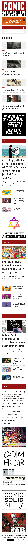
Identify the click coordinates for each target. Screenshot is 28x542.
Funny (13, 400)
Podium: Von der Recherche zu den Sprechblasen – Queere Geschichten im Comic (13, 340)
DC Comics (4, 398)
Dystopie (11, 398)
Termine (5, 141)
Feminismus (9, 400)
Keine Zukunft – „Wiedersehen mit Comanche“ (13, 54)
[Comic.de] (14, 8)
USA (16, 424)
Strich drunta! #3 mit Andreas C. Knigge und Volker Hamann (18, 296)
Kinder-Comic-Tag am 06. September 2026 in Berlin (18, 191)
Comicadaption (17, 394)
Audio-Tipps (6, 242)
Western (20, 424)
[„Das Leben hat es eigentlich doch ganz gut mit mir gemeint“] (14, 101)
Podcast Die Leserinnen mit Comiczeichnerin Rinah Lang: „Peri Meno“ (19, 304)
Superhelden (6, 424)
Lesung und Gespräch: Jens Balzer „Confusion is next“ (19, 368)
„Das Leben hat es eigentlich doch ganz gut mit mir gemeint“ (13, 107)
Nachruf (21, 409)
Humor (4, 406)
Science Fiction (17, 417)
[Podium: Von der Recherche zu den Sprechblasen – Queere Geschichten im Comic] (14, 332)
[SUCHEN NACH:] (14, 31)
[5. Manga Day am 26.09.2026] (6, 211)
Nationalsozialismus (7, 412)
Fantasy (4, 400)
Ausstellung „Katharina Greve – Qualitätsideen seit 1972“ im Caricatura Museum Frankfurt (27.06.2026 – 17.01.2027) (14, 169)
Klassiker (10, 406)
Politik (20, 411)
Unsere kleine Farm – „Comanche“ (13, 90)
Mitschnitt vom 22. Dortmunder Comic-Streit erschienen (18, 377)
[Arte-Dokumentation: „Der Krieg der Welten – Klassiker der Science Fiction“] (6, 361)
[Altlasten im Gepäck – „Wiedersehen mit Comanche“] (14, 67)
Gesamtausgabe (19, 400)
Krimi (15, 406)
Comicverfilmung (14, 396)
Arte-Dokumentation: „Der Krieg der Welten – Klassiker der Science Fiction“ (19, 360)
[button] (14, 21)
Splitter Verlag (9, 420)
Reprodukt (12, 414)
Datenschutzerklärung (20, 540)
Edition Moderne (17, 398)
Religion (6, 414)
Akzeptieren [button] (10, 540)
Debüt (7, 398)
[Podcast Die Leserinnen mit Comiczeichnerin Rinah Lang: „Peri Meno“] (6, 306)
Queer (3, 414)
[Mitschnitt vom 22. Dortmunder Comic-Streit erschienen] (6, 379)
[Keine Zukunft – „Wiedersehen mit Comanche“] (14, 48)
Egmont (24, 398)
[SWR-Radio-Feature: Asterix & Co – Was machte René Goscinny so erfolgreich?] (14, 258)
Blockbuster (4, 394)
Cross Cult (22, 396)
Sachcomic (18, 414)
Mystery (17, 409)
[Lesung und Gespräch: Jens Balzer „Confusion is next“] (6, 371)
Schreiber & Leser (6, 417)
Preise (24, 411)
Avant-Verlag (20, 391)
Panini (14, 412)
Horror (22, 403)
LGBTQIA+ (19, 406)
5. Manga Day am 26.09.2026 (16, 209)
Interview (4, 103)
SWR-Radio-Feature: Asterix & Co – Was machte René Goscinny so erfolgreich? (13, 266)
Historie (18, 403)
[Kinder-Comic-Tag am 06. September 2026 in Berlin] (6, 193)
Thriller (14, 424)
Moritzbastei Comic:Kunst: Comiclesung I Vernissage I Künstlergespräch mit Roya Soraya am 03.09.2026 (19, 201)
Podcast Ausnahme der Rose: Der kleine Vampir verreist (18, 288)
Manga (10, 409)
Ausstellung (12, 392)
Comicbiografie (6, 396)
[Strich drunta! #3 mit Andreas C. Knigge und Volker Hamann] (6, 298)
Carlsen (10, 394)
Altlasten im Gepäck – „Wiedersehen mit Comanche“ (11, 72)
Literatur (5, 409)
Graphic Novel (9, 403)
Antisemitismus (5, 391)
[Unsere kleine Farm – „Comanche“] (14, 85)
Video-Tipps (6, 316)
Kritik (3, 50)
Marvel (14, 409)
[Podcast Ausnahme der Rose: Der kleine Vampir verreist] (6, 290)
